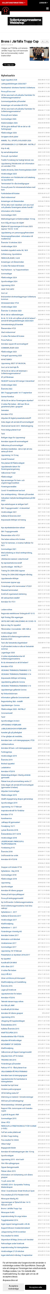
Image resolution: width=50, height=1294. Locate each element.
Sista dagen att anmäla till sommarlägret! (17, 422)
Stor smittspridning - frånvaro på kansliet (17, 494)
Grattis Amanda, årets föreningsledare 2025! (18, 170)
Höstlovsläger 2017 (9, 920)
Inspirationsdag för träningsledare (14, 1247)
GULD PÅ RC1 (6, 974)
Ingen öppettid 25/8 (9, 80)
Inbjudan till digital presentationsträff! (16, 418)
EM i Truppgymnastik (9, 531)
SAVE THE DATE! (7, 289)
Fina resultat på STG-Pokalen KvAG (15, 1195)
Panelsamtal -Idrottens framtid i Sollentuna (18, 88)
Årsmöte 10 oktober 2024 (11, 242)
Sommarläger (6, 274)
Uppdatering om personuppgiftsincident (17, 233)
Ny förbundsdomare (9, 694)
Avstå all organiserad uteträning (14, 594)
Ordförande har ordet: (9, 855)
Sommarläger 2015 (8, 1118)
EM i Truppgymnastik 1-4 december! (15, 508)
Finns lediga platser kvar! (11, 430)
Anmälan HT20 (7, 666)
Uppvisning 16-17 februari (11, 807)
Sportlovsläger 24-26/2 (10, 721)
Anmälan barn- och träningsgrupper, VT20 (17, 740)
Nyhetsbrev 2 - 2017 (9, 912)
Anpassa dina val (10, 1280)
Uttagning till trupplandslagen (13, 1021)
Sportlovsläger (7, 887)
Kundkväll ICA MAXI (9, 963)
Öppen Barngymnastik (10, 1167)
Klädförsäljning (7, 924)
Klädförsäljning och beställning (13, 982)
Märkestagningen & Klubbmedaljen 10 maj (18, 219)
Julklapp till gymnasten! (10, 822)
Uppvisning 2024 (8, 285)
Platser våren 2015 (8, 1171)
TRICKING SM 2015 (8, 1060)
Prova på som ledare (9, 115)
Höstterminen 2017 (8, 943)
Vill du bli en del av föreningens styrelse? (17, 400)
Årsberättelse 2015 (8, 1025)
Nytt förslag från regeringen (12, 617)
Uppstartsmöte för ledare (11, 994)
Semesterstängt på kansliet (12, 324)
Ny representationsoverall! (11, 563)
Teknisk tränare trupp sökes (12, 1001)
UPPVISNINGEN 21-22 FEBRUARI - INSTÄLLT (18, 144)
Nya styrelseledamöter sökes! (13, 528)
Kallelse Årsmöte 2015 (10, 1029)
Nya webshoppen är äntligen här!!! (14, 504)
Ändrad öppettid (7, 764)
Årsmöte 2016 (6, 986)
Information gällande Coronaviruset (15, 697)
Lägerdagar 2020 (8, 653)
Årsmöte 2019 (6, 760)
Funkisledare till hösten (10, 193)
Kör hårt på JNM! (7, 1005)
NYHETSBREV (6, 359)
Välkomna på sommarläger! (12, 445)
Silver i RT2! (5, 1122)
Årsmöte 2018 (6, 852)
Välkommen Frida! (8, 473)
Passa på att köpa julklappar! (12, 894)
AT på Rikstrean (7, 377)
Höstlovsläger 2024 (9, 246)
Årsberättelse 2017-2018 (11, 834)
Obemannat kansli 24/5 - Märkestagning (17, 426)
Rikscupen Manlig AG (9, 1199)
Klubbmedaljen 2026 (9, 123)
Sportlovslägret (7, 1156)
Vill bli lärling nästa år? (10, 1093)
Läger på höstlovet (8, 990)
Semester (5, 410)
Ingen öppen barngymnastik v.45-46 (15, 1224)
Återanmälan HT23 (8, 328)
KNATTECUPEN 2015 (9, 1033)
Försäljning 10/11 (8, 826)
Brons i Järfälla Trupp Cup (20, 41)
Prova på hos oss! (8, 91)
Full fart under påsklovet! (11, 1132)
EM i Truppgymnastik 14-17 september (16, 393)
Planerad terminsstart (9, 590)
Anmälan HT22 (7, 414)
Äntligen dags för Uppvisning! (13, 438)
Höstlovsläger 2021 (9, 512)
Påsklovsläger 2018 (9, 879)
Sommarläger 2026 (8, 119)
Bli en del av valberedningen (12, 315)
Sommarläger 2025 (8, 215)
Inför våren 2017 (7, 966)
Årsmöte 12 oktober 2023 (11, 311)
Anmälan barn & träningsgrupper (14, 1075)
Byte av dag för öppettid (11, 625)
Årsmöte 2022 (6, 389)
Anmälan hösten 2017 (9, 935)
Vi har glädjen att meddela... (12, 736)
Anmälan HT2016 (8, 998)
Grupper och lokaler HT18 (11, 867)
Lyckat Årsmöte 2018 (9, 830)
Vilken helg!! (6, 1144)
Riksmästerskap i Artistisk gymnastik (16, 1105)
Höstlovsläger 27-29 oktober (12, 1251)
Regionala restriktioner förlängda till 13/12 (18, 613)
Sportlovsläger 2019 (9, 803)
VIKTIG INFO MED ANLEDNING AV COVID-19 (18, 621)
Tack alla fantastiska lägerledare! (14, 643)
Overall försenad (7, 459)
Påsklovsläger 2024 (9, 277)
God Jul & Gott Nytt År (10, 367)
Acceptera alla (35, 1287)
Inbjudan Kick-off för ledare (12, 1056)
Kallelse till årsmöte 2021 (11, 516)
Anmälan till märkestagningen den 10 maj (17, 1152)
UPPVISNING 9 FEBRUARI (11, 725)
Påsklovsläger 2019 (9, 795)
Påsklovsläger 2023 (9, 352)
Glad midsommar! (8, 197)
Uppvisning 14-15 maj (9, 455)
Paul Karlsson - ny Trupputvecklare (14, 270)
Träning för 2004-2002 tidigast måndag (16, 575)
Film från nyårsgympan (10, 1163)
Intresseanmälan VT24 (10, 303)
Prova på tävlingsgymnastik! (12, 898)
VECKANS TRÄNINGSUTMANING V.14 (16, 674)
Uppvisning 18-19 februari (11, 951)
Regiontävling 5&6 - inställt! (12, 701)
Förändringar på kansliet (11, 1064)
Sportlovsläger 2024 (9, 281)
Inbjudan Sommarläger (10, 791)
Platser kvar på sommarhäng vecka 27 (16, 781)
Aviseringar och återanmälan (12, 201)
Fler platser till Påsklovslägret (12, 463)
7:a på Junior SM (7, 1181)
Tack (3, 434)
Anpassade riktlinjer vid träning (13, 520)
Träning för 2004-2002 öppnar (13, 571)
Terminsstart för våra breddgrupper (15, 184)
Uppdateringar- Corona (10, 705)
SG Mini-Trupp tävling (9, 1136)
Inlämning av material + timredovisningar (17, 1097)
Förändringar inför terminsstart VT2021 (16, 586)
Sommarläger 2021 (8, 549)
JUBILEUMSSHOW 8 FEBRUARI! (13, 729)
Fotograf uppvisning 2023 (11, 356)
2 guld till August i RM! (10, 1115)
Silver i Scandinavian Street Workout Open (18, 1191)
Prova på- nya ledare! (9, 156)
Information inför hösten (11, 211)
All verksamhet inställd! (10, 598)
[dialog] (25, 1275)
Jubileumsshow (7, 744)
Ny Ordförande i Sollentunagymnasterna (17, 902)
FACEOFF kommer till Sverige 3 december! (18, 381)
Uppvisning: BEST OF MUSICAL (13, 363)
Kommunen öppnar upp (10, 582)
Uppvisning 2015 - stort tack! (12, 1159)
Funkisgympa (6, 752)
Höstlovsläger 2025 (9, 174)
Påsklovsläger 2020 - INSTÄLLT (13, 709)
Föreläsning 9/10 (8, 848)
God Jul (4, 293)
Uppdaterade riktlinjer (9, 578)
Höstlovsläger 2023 (9, 307)
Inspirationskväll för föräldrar (12, 811)
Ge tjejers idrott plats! (9, 137)
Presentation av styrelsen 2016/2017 (15, 955)
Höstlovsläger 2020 (9, 633)
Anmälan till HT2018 (9, 859)
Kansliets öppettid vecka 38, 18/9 (14, 250)
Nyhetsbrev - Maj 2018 (10, 871)
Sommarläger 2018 (8, 875)
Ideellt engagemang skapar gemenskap (17, 799)
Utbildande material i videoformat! (14, 559)
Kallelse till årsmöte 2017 (11, 916)
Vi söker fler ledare (8, 970)
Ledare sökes (6, 610)
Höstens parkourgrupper (11, 1089)
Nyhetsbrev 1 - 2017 (9, 928)
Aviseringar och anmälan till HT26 (14, 105)
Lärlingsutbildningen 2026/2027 (13, 84)
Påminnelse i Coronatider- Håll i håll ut (16, 629)
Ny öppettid (6, 959)
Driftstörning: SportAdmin (11, 254)
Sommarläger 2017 (8, 947)
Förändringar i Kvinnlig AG (11, 931)
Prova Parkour (6, 340)
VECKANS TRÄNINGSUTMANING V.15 (16, 670)
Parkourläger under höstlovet (12, 1243)
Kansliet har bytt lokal (9, 1085)
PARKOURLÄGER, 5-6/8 (10, 258)
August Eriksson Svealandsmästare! (15, 1228)
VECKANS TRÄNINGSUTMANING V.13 (16, 686)
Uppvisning (5, 883)
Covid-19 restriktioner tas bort (13, 490)
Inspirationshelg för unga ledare (14, 1216)
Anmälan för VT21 (8, 602)
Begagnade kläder (8, 1148)
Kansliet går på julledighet (11, 732)
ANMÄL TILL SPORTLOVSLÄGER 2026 (16, 140)
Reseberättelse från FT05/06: (12, 1036)
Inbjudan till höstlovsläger (11, 1040)
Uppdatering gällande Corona (13, 682)
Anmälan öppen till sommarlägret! (14, 344)
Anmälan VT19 (7, 814)
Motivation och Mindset (10, 939)
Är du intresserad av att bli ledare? (14, 662)
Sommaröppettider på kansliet (13, 101)
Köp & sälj (5, 148)
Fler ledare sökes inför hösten (13, 539)
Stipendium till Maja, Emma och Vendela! (17, 1240)
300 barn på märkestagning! (12, 1101)
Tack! (3, 717)
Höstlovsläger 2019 (9, 756)
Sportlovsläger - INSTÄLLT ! (12, 567)
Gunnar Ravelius (7, 397)
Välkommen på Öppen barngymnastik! (16, 1052)
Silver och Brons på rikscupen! (13, 978)
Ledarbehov (6, 767)
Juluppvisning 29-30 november (13, 1232)
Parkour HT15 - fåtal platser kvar (14, 1068)
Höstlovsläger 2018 (9, 838)
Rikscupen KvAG (7, 1212)
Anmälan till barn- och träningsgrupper (16, 748)
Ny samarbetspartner (9, 152)
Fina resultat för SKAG (10, 1140)
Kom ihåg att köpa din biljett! (12, 223)
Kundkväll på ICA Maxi (10, 1009)
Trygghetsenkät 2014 (9, 1220)
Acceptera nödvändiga (13, 1287)
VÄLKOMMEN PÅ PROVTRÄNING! (14, 1071)
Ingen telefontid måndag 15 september (16, 1255)
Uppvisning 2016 (8, 1017)
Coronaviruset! (7, 713)
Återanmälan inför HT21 (10, 535)
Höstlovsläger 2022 (9, 385)
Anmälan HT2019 (8, 771)
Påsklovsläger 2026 (9, 133)
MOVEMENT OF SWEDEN (11, 1044)
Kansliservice (6, 818)
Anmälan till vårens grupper (12, 890)
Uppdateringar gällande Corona (13, 690)
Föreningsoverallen (8, 487)
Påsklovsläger (6, 477)
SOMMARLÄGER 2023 (10, 348)
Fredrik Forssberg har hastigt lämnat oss (17, 160)
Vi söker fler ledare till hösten (12, 266)
